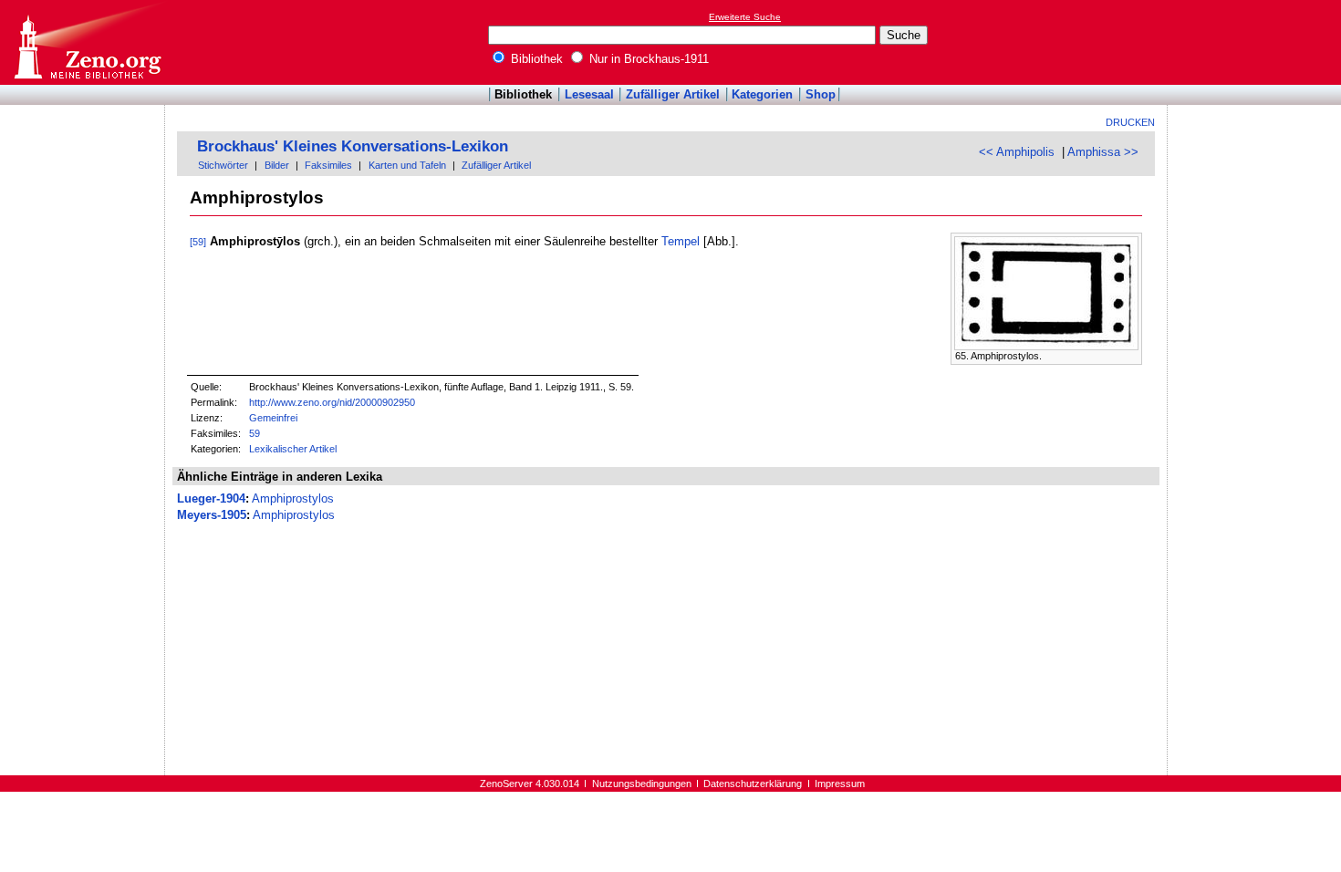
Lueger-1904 (211, 498)
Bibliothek (535, 59)
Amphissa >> (1102, 152)
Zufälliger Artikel (673, 94)
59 (254, 433)
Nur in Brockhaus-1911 (647, 59)
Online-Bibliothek (86, 42)
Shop (821, 94)
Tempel (680, 241)
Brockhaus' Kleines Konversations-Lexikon (352, 146)
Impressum (840, 783)
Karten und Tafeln (407, 165)
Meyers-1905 (211, 515)
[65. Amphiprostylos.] (1046, 346)
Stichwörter (223, 165)
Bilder (277, 165)
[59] (198, 241)
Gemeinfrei (273, 417)
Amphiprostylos (293, 498)
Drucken (1130, 122)
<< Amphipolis (1017, 152)
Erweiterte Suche (745, 17)
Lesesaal (589, 94)
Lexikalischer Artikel (293, 448)
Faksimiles (328, 165)
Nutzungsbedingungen (641, 783)
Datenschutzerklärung (752, 783)
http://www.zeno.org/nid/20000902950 (332, 402)
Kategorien (762, 94)
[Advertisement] (1257, 42)
